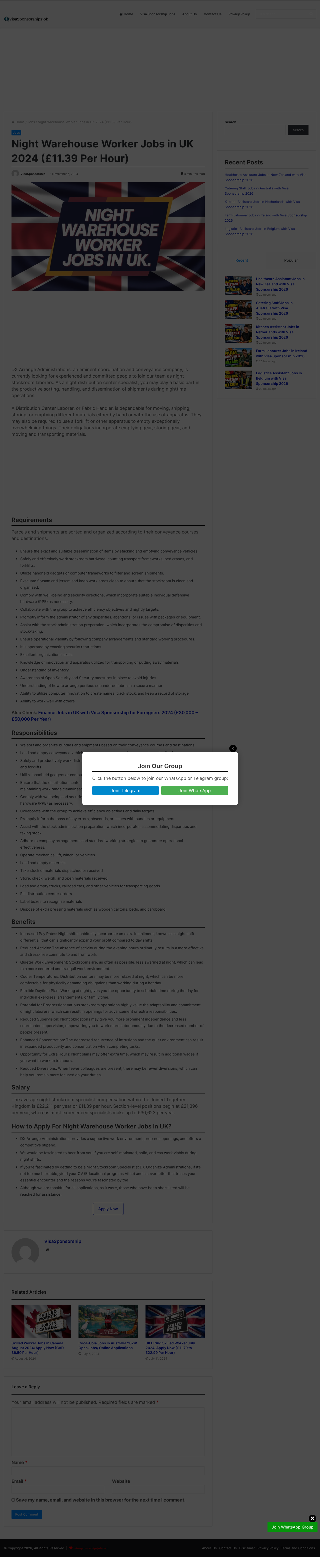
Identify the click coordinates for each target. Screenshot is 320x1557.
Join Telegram (125, 790)
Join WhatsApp (194, 790)
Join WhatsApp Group (293, 1527)
